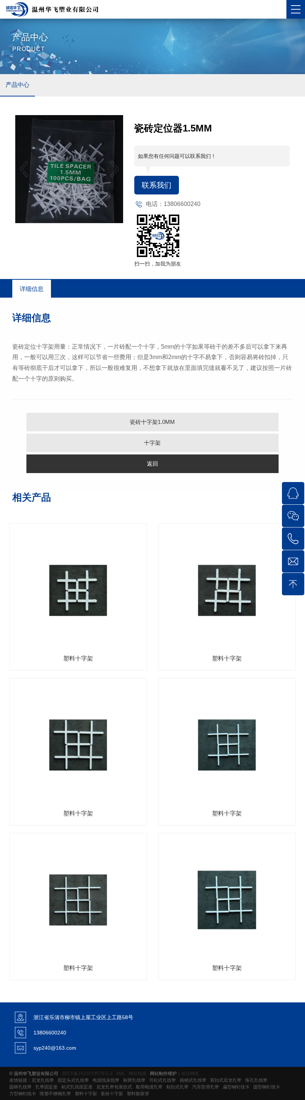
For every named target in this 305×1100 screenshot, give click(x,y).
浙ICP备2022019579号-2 (87, 1073)
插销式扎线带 (193, 1080)
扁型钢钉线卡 (236, 1087)
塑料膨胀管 (138, 1093)
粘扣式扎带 (177, 1087)
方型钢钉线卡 (22, 1093)
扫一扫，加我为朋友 (157, 264)
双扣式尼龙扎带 (225, 1080)
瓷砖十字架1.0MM (152, 422)
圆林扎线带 (20, 1087)
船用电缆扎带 (149, 1087)
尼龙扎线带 (43, 1080)
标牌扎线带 (134, 1080)
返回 (152, 463)
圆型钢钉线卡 (266, 1087)
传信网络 (190, 1073)
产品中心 (17, 85)
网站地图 (138, 1073)
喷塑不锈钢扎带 (55, 1093)
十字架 (152, 443)
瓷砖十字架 (112, 1093)
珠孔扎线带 (256, 1080)
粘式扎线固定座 (77, 1087)
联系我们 (156, 185)
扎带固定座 (46, 1087)
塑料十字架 (86, 1093)
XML (120, 1073)
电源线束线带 (106, 1080)
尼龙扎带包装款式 (114, 1087)
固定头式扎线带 (73, 1080)
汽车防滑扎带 (205, 1087)
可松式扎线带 (162, 1080)
